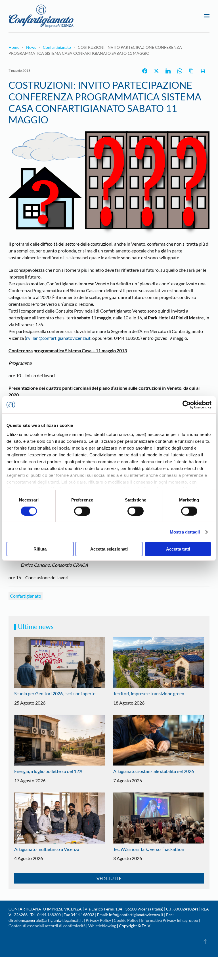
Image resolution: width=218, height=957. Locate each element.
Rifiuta (40, 549)
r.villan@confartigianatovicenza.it (58, 338)
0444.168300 (49, 914)
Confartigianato (25, 595)
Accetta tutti (178, 549)
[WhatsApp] (180, 71)
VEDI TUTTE (109, 878)
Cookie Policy (126, 920)
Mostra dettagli (185, 532)
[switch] (82, 511)
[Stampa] (203, 71)
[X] (156, 71)
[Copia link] (191, 71)
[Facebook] (145, 71)
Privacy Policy (98, 920)
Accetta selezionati (109, 549)
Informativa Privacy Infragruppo (169, 920)
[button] (206, 16)
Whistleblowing (102, 925)
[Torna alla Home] (41, 16)
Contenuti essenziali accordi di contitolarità (47, 925)
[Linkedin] (168, 71)
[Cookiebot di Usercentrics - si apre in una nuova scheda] (186, 404)
